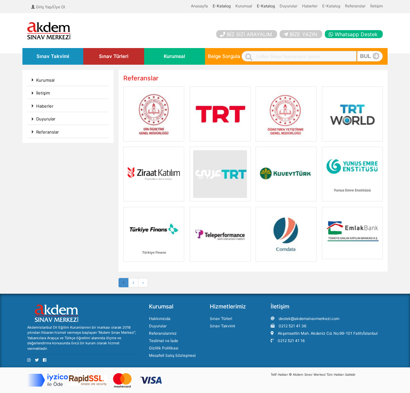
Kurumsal (243, 6)
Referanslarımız (163, 333)
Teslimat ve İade (163, 340)
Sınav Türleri (113, 56)
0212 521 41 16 (291, 340)
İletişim (376, 6)
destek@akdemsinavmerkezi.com (308, 318)
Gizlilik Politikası (163, 348)
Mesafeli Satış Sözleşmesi (172, 355)
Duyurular (288, 6)
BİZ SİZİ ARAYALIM (249, 34)
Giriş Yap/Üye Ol (50, 6)
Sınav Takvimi (53, 56)
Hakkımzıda (159, 318)
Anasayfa (199, 6)
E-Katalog (331, 6)
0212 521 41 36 (292, 325)
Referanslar (355, 6)
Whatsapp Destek (356, 34)
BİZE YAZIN (303, 34)
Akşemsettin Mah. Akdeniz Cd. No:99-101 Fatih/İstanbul (327, 333)
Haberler (309, 6)
